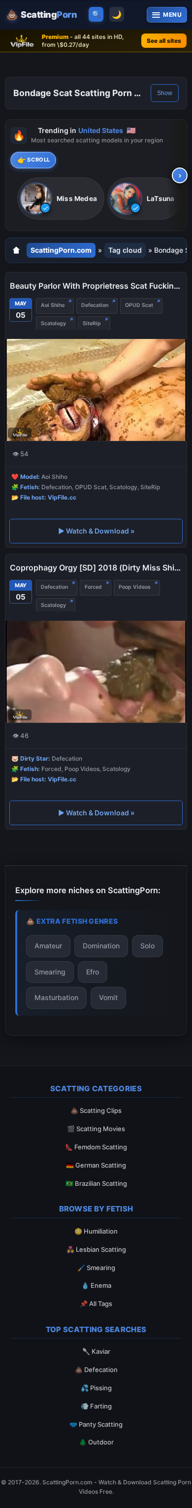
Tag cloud (125, 250)
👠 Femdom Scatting (96, 1147)
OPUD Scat (139, 305)
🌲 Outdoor (96, 1442)
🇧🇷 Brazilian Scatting (96, 1183)
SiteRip (92, 323)
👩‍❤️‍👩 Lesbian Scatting (96, 1249)
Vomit (108, 997)
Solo (147, 945)
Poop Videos (135, 587)
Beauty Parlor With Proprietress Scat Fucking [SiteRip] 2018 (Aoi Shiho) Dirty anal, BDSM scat (96, 286)
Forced (93, 587)
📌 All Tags (96, 1303)
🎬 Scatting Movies (96, 1129)
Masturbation (56, 997)
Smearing (49, 972)
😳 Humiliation (96, 1231)
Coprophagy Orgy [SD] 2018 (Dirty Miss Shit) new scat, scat (96, 567)
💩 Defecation (96, 1370)
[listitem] (60, 199)
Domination (101, 945)
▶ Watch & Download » (96, 531)
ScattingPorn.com (61, 250)
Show (164, 93)
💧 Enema (96, 1285)
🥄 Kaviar (96, 1351)
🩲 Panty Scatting (96, 1424)
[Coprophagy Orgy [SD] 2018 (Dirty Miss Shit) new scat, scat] (96, 672)
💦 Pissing (96, 1388)
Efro (92, 972)
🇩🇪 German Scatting (96, 1165)
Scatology (53, 323)
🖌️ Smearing (96, 1268)
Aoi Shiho (52, 305)
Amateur (48, 945)
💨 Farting (96, 1406)
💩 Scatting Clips (96, 1110)
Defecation (94, 305)
